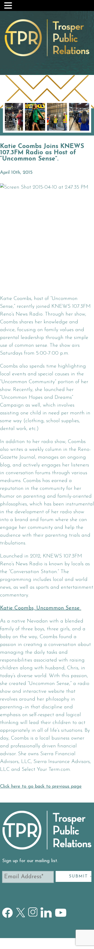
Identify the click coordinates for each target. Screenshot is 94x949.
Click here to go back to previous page (41, 786)
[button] (9, 5)
